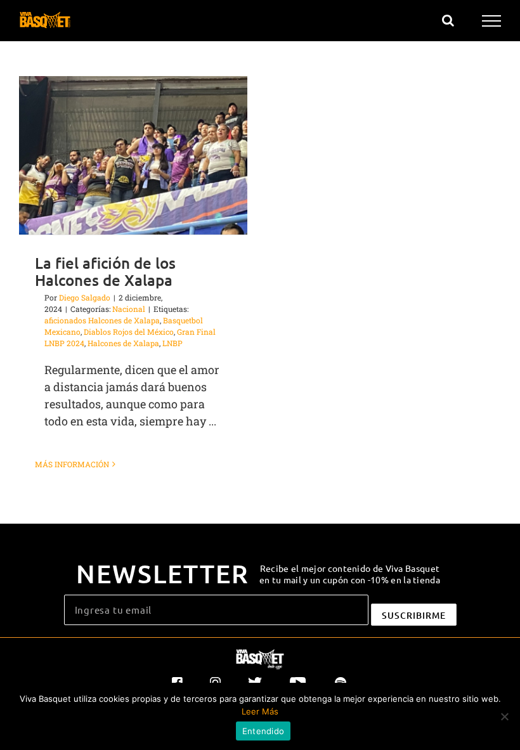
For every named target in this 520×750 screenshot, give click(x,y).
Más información (72, 464)
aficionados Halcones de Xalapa (102, 320)
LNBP (172, 343)
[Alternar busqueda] (448, 20)
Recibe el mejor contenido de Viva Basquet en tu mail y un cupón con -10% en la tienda (349, 573)
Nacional (128, 309)
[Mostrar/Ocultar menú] (492, 21)
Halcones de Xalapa (123, 343)
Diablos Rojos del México (129, 332)
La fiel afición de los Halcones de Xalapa (105, 271)
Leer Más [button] (260, 711)
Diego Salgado (84, 297)
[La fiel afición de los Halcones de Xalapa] (133, 155)
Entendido (263, 731)
